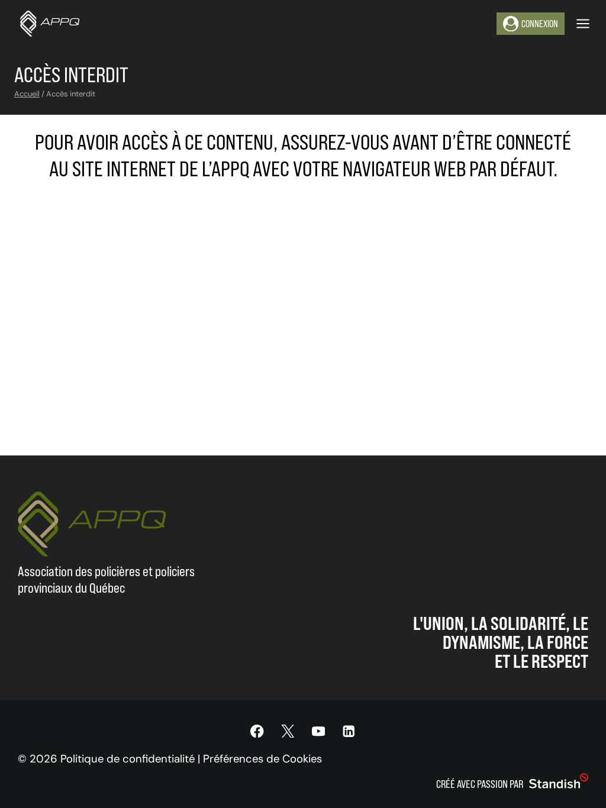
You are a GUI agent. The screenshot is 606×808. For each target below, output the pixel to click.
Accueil (27, 94)
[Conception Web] (558, 781)
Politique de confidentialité (127, 759)
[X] (288, 731)
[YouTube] (318, 731)
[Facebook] (257, 731)
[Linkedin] (349, 731)
